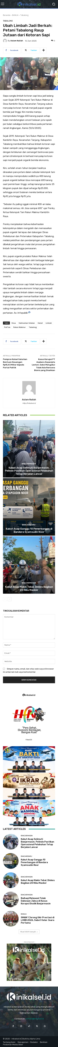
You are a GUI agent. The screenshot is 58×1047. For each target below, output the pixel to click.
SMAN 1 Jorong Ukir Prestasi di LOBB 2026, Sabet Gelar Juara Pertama (37, 920)
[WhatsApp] (45, 1026)
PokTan (7, 327)
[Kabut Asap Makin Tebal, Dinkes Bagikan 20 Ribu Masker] (29, 565)
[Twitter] (37, 1026)
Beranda (6, 15)
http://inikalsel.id (29, 403)
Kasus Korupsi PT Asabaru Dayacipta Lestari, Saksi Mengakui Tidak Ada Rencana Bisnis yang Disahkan (43, 364)
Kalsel (40, 323)
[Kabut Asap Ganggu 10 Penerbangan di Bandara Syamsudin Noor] (29, 507)
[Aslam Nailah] (5, 41)
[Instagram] (21, 1026)
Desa (14, 323)
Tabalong (24, 15)
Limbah (49, 323)
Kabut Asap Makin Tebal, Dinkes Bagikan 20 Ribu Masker (29, 588)
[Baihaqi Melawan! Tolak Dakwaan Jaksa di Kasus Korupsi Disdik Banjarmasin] (11, 899)
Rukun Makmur (19, 327)
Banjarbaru (28, 525)
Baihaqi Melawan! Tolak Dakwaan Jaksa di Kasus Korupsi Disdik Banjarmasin (36, 901)
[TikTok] (29, 1026)
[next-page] (9, 599)
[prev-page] (5, 599)
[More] (43, 50)
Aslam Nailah (16, 41)
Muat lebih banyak (28, 931)
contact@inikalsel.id (34, 1019)
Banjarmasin (29, 464)
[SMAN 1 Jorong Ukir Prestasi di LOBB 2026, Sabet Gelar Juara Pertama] (11, 919)
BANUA (15, 15)
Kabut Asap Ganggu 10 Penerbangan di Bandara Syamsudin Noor (29, 530)
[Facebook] (13, 1026)
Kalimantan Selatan (27, 323)
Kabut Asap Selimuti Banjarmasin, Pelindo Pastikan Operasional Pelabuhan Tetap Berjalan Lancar (29, 470)
